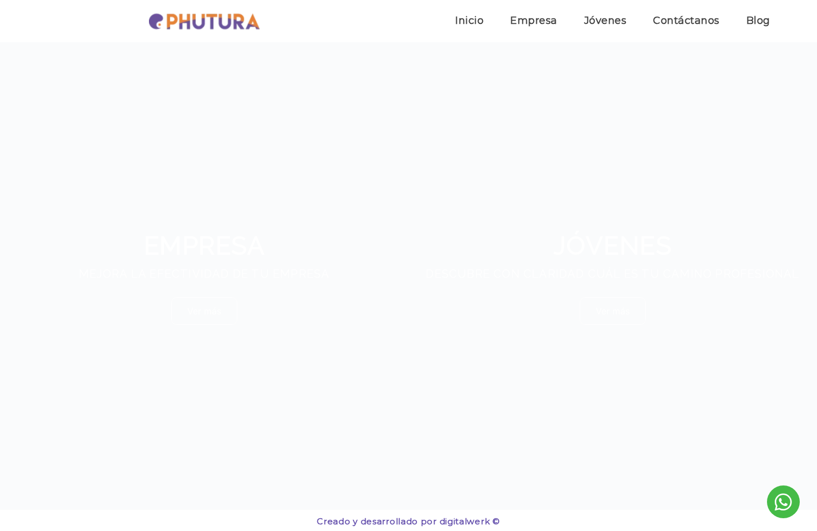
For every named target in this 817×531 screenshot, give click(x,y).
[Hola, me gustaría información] (783, 501)
